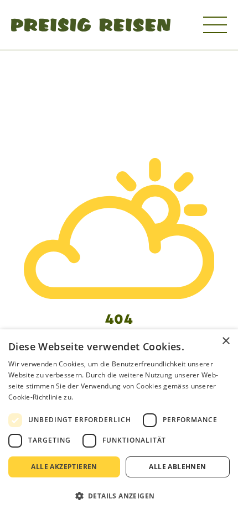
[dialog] (119, 422)
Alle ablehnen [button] (177, 466)
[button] (119, 495)
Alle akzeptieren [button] (64, 466)
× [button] (225, 341)
